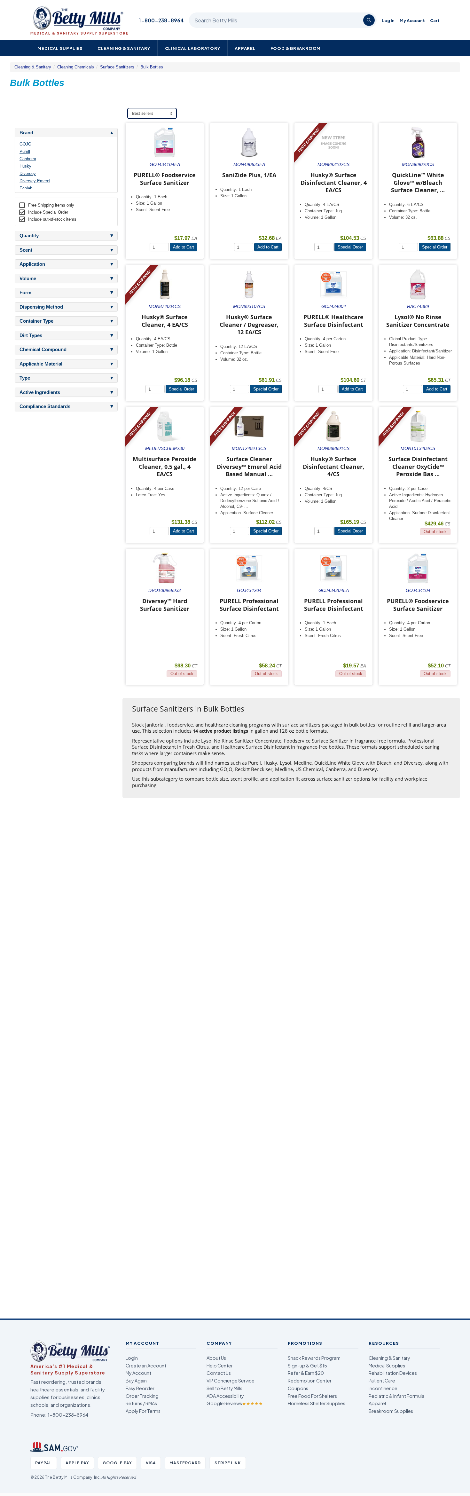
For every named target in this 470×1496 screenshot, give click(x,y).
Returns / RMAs (141, 1403)
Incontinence (383, 1388)
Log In (388, 20)
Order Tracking (142, 1396)
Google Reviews (235, 1403)
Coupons (298, 1388)
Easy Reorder (140, 1388)
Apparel (245, 48)
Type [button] (25, 378)
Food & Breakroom (295, 48)
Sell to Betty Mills (224, 1388)
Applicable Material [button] (41, 363)
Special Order (350, 247)
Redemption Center (310, 1380)
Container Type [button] (36, 321)
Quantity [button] (29, 235)
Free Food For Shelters (312, 1396)
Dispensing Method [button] (41, 307)
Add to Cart (183, 247)
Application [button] (32, 264)
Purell (25, 151)
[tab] (66, 132)
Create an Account (146, 1365)
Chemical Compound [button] (43, 349)
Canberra (28, 158)
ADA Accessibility (225, 1396)
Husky (25, 166)
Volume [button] (28, 278)
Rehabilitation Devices (393, 1373)
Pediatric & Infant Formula (396, 1396)
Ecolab (26, 188)
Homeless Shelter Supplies (316, 1403)
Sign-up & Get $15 (307, 1365)
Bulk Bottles (151, 67)
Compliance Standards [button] (45, 406)
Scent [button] (26, 250)
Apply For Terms (143, 1411)
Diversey (28, 173)
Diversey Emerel (35, 180)
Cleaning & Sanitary (124, 48)
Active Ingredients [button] (40, 392)
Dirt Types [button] (31, 335)
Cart (435, 20)
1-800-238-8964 (161, 20)
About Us (216, 1358)
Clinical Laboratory (192, 48)
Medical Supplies (60, 48)
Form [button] (25, 292)
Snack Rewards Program (314, 1358)
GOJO (25, 144)
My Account (412, 20)
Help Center (220, 1365)
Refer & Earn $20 (306, 1373)
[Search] (369, 20)
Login (132, 1358)
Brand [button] (26, 132)
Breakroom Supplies (391, 1411)
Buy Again (136, 1380)
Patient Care (382, 1380)
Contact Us (219, 1373)
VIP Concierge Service (231, 1380)
